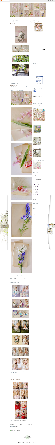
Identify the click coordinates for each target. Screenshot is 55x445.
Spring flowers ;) (13, 85)
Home (21, 424)
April (36, 182)
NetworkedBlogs (38, 76)
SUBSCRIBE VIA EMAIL (37, 96)
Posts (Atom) (16, 426)
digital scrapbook (38, 80)
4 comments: (24, 278)
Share (34, 53)
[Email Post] (28, 79)
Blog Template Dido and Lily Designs (27, 442)
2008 (35, 194)
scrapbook (37, 81)
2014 (35, 175)
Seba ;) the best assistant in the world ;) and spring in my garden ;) (21, 22)
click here (34, 199)
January (37, 184)
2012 (35, 187)
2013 (35, 186)
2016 (35, 173)
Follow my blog (39, 83)
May (36, 176)
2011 (35, 189)
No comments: (24, 79)
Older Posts (30, 424)
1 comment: (24, 420)
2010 (35, 191)
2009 (35, 192)
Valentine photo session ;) (15, 379)
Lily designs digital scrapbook (38, 78)
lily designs (38, 81)
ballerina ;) (12, 284)
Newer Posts (12, 424)
